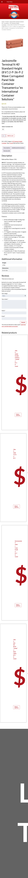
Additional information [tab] (18, 147)
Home (3, 21)
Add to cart (10, 135)
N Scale (7, 21)
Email (3, 316)
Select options (18, 414)
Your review (5, 299)
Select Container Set (7, 126)
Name (3, 310)
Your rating (5, 293)
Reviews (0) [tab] (7, 151)
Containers (6, 23)
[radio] (3, 129)
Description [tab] (7, 147)
